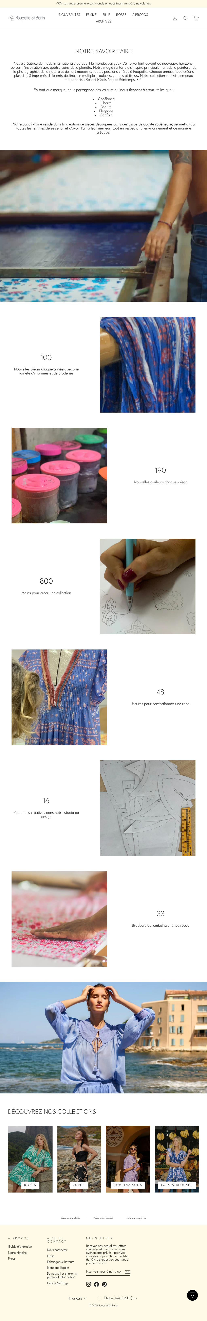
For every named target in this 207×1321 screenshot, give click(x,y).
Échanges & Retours (60, 1262)
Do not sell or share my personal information (62, 1275)
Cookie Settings (57, 1283)
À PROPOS (140, 15)
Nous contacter (57, 1250)
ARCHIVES (103, 21)
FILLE (106, 15)
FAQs (50, 1256)
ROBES (121, 15)
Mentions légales (58, 1268)
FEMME (91, 15)
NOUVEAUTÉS (69, 15)
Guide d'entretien (20, 1246)
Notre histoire (17, 1253)
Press (12, 1258)
